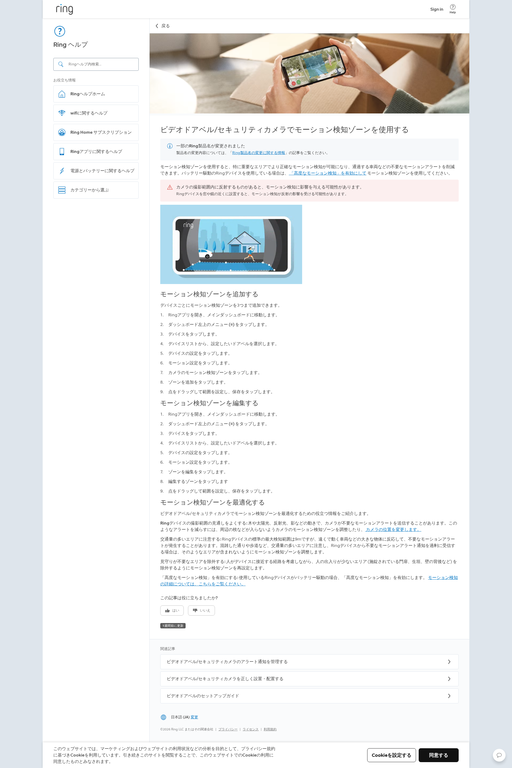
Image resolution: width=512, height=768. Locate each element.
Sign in (436, 9)
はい (175, 610)
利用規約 (270, 729)
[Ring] (64, 9)
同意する (438, 755)
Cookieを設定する (391, 755)
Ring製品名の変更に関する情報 (258, 152)
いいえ (205, 610)
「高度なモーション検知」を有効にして (327, 173)
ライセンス (251, 729)
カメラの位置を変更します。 (393, 529)
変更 (194, 717)
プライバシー (228, 729)
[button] (499, 755)
